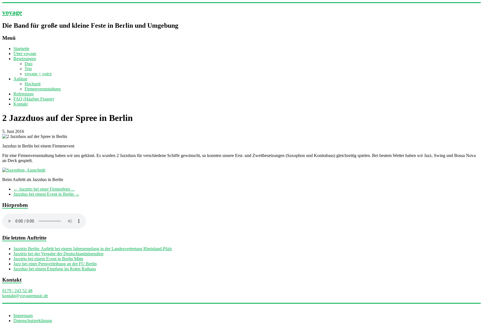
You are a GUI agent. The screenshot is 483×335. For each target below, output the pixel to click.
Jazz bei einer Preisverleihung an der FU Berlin (55, 263)
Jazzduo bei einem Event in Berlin (46, 194)
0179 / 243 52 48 (17, 290)
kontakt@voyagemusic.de (25, 295)
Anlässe (20, 78)
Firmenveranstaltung (43, 88)
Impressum (23, 315)
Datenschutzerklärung (32, 320)
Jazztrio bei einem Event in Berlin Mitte (48, 258)
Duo (28, 63)
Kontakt (20, 104)
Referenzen (23, 94)
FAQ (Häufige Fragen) (33, 99)
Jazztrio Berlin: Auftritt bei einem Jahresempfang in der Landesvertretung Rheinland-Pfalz (92, 248)
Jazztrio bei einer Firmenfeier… (44, 189)
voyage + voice (38, 73)
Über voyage (24, 53)
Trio (28, 68)
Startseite (21, 48)
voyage (12, 12)
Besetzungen (24, 58)
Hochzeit (33, 83)
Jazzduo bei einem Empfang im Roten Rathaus (54, 268)
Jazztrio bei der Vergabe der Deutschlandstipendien (58, 253)
